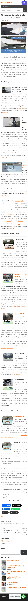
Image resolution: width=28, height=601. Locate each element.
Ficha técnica (20, 221)
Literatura (7, 195)
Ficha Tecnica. (22, 108)
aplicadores (8, 221)
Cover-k (12, 228)
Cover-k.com (5, 112)
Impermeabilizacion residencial (12, 523)
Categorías (7, 6)
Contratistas (8, 521)
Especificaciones (17, 374)
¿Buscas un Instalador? (9, 437)
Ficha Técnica (22, 147)
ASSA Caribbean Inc (6, 2)
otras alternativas (10, 214)
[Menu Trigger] (24, 3)
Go (24, 552)
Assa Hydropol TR (19, 201)
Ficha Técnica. (16, 306)
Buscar (3, 548)
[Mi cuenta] (21, 2)
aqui (19, 224)
